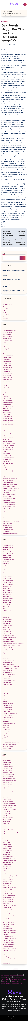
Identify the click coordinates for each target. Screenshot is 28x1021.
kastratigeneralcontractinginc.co (11, 645)
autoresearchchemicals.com (10, 959)
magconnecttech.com (9, 457)
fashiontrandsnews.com (9, 637)
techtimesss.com (7, 795)
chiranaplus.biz (7, 912)
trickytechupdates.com (9, 950)
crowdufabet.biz (7, 631)
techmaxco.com (7, 410)
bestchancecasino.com (9, 498)
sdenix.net (5, 815)
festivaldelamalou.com (9, 778)
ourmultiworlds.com (8, 766)
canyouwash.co (7, 551)
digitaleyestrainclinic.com (10, 938)
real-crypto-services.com (9, 674)
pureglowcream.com (8, 873)
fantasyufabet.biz (7, 592)
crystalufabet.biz (7, 625)
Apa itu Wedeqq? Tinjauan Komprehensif (14, 270)
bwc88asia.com (7, 682)
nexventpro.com (7, 383)
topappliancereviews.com (9, 948)
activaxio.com (6, 414)
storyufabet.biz (7, 621)
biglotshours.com (7, 578)
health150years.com (8, 801)
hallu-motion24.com (8, 922)
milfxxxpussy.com (7, 715)
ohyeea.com (6, 725)
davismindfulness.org (8, 527)
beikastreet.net (7, 762)
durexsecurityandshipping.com (11, 666)
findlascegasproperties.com (10, 465)
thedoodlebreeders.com (9, 691)
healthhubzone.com (8, 566)
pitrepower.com (7, 934)
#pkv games (16, 44)
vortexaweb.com (7, 369)
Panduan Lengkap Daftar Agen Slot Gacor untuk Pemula (14, 999)
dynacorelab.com (7, 353)
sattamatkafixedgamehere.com (11, 488)
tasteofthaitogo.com (8, 879)
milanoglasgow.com (8, 918)
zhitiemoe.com (6, 727)
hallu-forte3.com (7, 920)
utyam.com (6, 721)
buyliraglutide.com (8, 580)
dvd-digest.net (7, 907)
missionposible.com (8, 940)
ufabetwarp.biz (7, 586)
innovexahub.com (7, 351)
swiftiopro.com (7, 404)
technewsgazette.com (9, 858)
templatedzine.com (8, 703)
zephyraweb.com (7, 367)
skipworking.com (7, 842)
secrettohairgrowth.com (9, 877)
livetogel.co (6, 461)
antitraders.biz (6, 654)
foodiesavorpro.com (8, 429)
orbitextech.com (7, 455)
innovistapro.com (7, 398)
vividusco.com (6, 359)
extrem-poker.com (7, 684)
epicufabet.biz (6, 623)
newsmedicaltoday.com (9, 506)
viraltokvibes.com (7, 807)
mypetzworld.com (7, 676)
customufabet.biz (7, 619)
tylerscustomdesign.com (9, 791)
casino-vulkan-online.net (9, 932)
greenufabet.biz (7, 600)
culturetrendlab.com (8, 445)
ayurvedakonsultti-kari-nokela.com (12, 652)
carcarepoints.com (8, 688)
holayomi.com (6, 515)
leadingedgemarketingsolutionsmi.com (13, 643)
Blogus (22, 1016)
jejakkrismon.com (7, 850)
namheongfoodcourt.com (9, 916)
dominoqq (5, 318)
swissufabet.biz (7, 596)
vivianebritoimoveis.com (9, 809)
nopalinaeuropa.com (8, 746)
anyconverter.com (7, 846)
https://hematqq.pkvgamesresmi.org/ (11, 983)
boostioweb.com (7, 334)
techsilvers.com (7, 697)
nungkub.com (6, 729)
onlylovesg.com (7, 476)
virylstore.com (6, 797)
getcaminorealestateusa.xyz (10, 533)
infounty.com (6, 678)
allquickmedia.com (8, 856)
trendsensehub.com (8, 447)
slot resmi (6, 975)
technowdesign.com (8, 664)
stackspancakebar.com (9, 914)
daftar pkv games (7, 304)
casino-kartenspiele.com (9, 830)
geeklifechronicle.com (9, 424)
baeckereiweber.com (8, 545)
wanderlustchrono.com (9, 443)
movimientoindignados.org (10, 713)
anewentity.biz (7, 866)
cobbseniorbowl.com (8, 662)
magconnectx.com (8, 511)
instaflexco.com (7, 396)
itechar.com (6, 561)
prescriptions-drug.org (9, 803)
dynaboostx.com (7, 394)
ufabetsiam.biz (7, 594)
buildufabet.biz (7, 633)
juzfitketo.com (6, 738)
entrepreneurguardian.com (10, 490)
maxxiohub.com (7, 365)
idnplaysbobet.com (8, 482)
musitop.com (6, 719)
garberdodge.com (7, 782)
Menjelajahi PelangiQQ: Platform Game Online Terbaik (13, 291)
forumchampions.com (8, 774)
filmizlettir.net (6, 764)
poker (4, 310)
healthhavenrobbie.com (9, 467)
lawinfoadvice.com (8, 705)
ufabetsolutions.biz (8, 609)
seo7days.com (6, 871)
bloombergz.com (7, 825)
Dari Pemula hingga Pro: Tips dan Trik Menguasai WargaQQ (12, 33)
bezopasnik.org (7, 883)
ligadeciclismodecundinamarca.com (12, 517)
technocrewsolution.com (9, 805)
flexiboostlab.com (7, 400)
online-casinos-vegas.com (10, 942)
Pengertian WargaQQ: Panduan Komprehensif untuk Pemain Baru (12, 280)
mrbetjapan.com (7, 864)
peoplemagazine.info (8, 547)
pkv (3, 306)
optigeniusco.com (7, 371)
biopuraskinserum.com (9, 895)
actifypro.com (6, 392)
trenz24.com (6, 840)
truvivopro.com (7, 357)
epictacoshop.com (7, 893)
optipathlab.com (7, 338)
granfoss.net (6, 926)
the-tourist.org (7, 819)
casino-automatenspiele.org (10, 832)
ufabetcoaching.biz (8, 525)
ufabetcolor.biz (7, 602)
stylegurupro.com (7, 418)
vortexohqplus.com (8, 402)
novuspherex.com (7, 373)
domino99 (5, 308)
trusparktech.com (7, 377)
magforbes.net (7, 811)
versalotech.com (7, 408)
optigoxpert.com (7, 388)
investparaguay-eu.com (9, 680)
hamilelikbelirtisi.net (8, 406)
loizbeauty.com (7, 844)
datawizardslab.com (8, 420)
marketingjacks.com (8, 946)
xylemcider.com (7, 734)
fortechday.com (7, 531)
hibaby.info (6, 492)
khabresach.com (7, 955)
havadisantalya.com (8, 553)
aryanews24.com (7, 656)
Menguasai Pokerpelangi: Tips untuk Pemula (12, 285)
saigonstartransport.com (9, 887)
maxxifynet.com (7, 349)
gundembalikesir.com (8, 559)
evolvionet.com (7, 343)
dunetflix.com (6, 711)
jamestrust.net (7, 838)
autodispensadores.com (9, 502)
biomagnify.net (7, 748)
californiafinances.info (9, 897)
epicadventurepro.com (9, 433)
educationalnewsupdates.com (11, 330)
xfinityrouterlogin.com (9, 944)
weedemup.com (7, 496)
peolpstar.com (6, 789)
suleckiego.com (7, 963)
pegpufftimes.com (7, 770)
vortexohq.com (7, 431)
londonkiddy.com (7, 523)
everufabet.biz (6, 629)
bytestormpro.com (7, 441)
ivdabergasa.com (7, 670)
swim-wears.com (7, 784)
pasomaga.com (7, 740)
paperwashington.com (9, 494)
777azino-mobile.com (8, 660)
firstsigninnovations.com (9, 780)
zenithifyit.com (7, 363)
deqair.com (5, 695)
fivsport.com (6, 701)
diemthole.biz (6, 852)
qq (10, 979)
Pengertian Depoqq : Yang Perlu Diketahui (11, 274)
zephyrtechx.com (7, 386)
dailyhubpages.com (8, 480)
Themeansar (14, 1018)
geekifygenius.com (8, 453)
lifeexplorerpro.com (8, 437)
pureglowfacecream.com (9, 860)
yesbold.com (6, 563)
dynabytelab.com (7, 340)
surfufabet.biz (6, 613)
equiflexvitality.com (8, 474)
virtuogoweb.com (7, 576)
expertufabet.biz (7, 590)
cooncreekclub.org (7, 768)
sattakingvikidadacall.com (10, 484)
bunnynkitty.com (7, 881)
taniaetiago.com (7, 736)
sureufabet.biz (6, 617)
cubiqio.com (6, 422)
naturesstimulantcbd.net (9, 744)
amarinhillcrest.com (8, 817)
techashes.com (7, 549)
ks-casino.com (6, 686)
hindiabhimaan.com (8, 953)
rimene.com (6, 903)
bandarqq (20, 975)
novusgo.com (6, 439)
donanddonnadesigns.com (10, 470)
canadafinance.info (8, 899)
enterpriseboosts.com (8, 828)
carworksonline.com (8, 793)
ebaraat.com (6, 568)
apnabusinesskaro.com (9, 961)
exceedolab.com (7, 412)
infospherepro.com (8, 427)
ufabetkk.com (6, 854)
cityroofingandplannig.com (10, 668)
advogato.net (6, 821)
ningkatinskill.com (7, 699)
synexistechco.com (8, 355)
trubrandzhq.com (7, 379)
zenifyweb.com (7, 459)
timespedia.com (7, 848)
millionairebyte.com (8, 529)
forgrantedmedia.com (8, 787)
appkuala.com (6, 868)
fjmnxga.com (6, 885)
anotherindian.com (8, 732)
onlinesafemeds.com (8, 582)
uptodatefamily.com (8, 717)
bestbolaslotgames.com (9, 486)
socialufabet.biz (7, 611)
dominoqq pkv (6, 314)
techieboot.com (7, 557)
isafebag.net (6, 823)
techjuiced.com (7, 570)
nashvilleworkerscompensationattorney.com (14, 519)
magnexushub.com (8, 574)
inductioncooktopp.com (9, 504)
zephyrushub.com (7, 336)
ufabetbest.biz (6, 615)
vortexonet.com (7, 347)
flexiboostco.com (7, 332)
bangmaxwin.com (7, 889)
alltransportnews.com (8, 635)
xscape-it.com (6, 658)
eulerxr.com (6, 451)
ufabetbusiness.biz (8, 598)
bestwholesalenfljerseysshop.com (12, 648)
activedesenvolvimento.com (10, 478)
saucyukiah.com (7, 760)
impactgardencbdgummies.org (11, 742)
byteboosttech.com (8, 572)
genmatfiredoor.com (8, 463)
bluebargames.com (8, 776)
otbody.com (6, 836)
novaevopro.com (7, 375)
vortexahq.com (7, 361)
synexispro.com (7, 513)
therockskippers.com (8, 924)
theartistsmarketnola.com (10, 909)
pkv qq (4, 312)
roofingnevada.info (8, 509)
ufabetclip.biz (6, 588)
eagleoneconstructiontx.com (10, 472)
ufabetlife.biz (6, 607)
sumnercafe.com (7, 709)
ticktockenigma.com (8, 449)
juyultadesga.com (7, 672)
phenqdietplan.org (7, 707)
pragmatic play (22, 979)
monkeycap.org (7, 813)
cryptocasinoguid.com (9, 641)
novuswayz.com (7, 390)
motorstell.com (7, 799)
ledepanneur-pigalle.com (9, 905)
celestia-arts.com (7, 772)
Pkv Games (5, 21)
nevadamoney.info (8, 901)
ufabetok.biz (6, 627)
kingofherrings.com (8, 862)
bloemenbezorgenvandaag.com (11, 875)
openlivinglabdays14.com (9, 650)
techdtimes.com (7, 555)
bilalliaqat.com (6, 500)
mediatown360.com (8, 936)
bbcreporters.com (7, 639)
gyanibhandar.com (8, 584)
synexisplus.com (7, 345)
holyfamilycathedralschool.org (11, 521)
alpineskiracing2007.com (9, 930)
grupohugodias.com (8, 693)
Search (5, 253)
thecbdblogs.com (7, 957)
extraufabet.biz (7, 604)
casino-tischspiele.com (9, 834)
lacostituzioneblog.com (9, 723)
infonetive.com (7, 891)
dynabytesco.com (7, 416)
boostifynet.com (7, 381)
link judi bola (13, 975)
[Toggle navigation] (2, 4)
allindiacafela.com (7, 928)
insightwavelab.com (8, 435)
